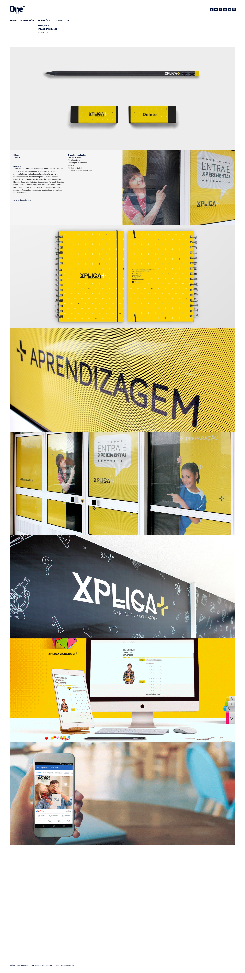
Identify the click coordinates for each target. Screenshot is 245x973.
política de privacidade (19, 965)
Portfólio (44, 20)
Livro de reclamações (65, 965)
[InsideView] (233, 9)
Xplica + (42, 32)
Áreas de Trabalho (48, 29)
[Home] (17, 10)
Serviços (42, 25)
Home (13, 20)
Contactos (62, 20)
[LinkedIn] (229, 9)
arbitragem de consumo (42, 965)
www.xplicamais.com (22, 200)
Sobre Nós (27, 20)
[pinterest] (220, 9)
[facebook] (211, 9)
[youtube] (216, 9)
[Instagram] (224, 9)
